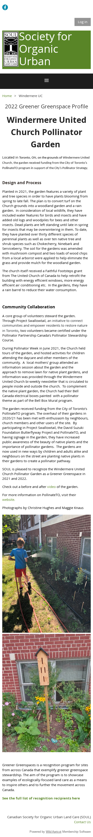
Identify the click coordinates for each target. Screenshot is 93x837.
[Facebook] (5, 7)
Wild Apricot (53, 831)
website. (9, 499)
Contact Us (82, 822)
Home (7, 95)
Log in (82, 21)
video (51, 486)
